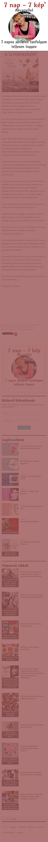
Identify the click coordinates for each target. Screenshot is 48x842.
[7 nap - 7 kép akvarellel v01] (24, 25)
